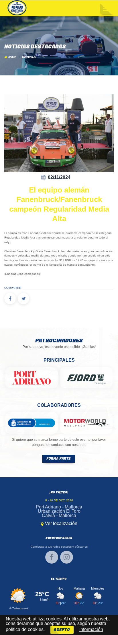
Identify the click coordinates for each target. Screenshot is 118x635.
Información (91, 629)
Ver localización (61, 523)
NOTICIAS (29, 57)
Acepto (62, 629)
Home (12, 57)
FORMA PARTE (58, 458)
